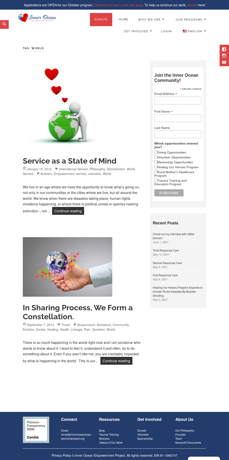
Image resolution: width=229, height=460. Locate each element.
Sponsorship (145, 438)
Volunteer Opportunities (174, 157)
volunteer (94, 173)
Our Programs (189, 19)
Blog (102, 430)
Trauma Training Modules (109, 436)
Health (64, 329)
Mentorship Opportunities (175, 162)
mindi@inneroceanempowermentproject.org (76, 436)
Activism (46, 173)
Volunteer (143, 434)
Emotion (28, 329)
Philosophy (97, 169)
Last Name (162, 128)
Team (178, 438)
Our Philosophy (184, 430)
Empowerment (64, 173)
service (81, 173)
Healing (52, 329)
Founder (180, 434)
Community (121, 324)
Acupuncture (86, 324)
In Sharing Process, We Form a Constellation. (78, 312)
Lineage (76, 329)
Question (98, 329)
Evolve (41, 329)
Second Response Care (167, 263)
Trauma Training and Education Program (170, 182)
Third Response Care (166, 250)
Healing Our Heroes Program (178, 167)
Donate (101, 19)
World (107, 173)
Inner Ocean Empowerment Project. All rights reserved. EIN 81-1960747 (126, 455)
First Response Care (165, 275)
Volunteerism (116, 169)
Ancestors (104, 324)
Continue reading (69, 210)
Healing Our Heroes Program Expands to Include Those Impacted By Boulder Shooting (178, 291)
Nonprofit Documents (188, 442)
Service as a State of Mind (70, 160)
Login (166, 31)
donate (192, 4)
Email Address (165, 94)
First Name (163, 111)
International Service (73, 169)
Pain (87, 329)
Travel (65, 324)
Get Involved (136, 31)
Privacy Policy (61, 455)
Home (123, 19)
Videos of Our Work (111, 442)
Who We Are (149, 19)
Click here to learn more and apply (118, 4)
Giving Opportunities (171, 152)
